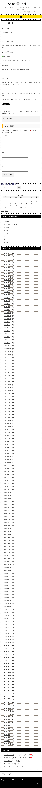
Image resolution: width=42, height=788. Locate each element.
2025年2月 (7, 307)
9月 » (6, 211)
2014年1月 (7, 705)
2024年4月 (7, 337)
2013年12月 (7, 708)
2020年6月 (7, 474)
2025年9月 (7, 286)
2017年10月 (7, 570)
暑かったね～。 (8, 767)
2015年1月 (7, 669)
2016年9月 (7, 609)
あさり (6, 233)
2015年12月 (7, 636)
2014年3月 (7, 699)
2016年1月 (7, 633)
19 (10, 205)
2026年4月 (7, 265)
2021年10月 (7, 426)
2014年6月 (7, 690)
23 (31, 205)
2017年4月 (7, 588)
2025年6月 (7, 295)
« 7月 (2, 211)
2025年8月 (7, 289)
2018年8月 (7, 540)
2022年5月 (7, 405)
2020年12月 (7, 456)
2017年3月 (7, 591)
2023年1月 (7, 381)
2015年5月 (7, 657)
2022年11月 (7, 387)
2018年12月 (7, 528)
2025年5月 (7, 298)
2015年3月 (7, 663)
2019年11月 (7, 495)
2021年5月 (7, 441)
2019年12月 (7, 492)
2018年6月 (7, 546)
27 (16, 208)
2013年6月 (7, 726)
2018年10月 (7, 534)
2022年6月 (7, 402)
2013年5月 (7, 729)
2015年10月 (7, 642)
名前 (4, 152)
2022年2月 (7, 414)
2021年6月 (7, 438)
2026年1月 (7, 274)
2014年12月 (7, 672)
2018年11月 (7, 531)
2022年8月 (7, 396)
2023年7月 (7, 364)
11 (5, 203)
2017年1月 (7, 597)
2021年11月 (7, 423)
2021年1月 (7, 453)
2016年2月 (7, 630)
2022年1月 (7, 417)
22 (26, 205)
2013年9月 (7, 717)
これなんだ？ (8, 761)
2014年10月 (7, 678)
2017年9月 (7, 573)
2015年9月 (7, 645)
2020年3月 (7, 483)
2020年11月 (7, 459)
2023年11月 (7, 352)
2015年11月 (7, 639)
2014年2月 (7, 702)
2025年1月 (7, 310)
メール (4, 159)
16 (31, 203)
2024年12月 (7, 313)
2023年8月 (7, 361)
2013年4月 (7, 732)
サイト (4, 166)
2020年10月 (7, 462)
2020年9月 (7, 465)
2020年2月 (7, 486)
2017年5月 (7, 585)
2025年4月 (7, 301)
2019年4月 (7, 516)
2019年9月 (7, 501)
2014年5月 (7, 693)
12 (10, 203)
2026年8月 (7, 253)
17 (36, 203)
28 (21, 208)
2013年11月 (7, 711)
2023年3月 (7, 375)
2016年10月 (7, 606)
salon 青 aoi (14, 7)
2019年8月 (7, 504)
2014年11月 (7, 675)
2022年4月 (7, 408)
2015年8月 (7, 648)
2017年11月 (7, 567)
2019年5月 (7, 513)
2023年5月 (7, 369)
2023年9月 (7, 358)
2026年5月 (7, 262)
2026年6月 (7, 259)
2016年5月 (7, 621)
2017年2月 (7, 594)
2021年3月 (7, 447)
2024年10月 (7, 319)
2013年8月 (7, 720)
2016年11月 (7, 603)
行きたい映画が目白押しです (12, 224)
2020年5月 (7, 477)
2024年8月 (7, 325)
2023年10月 (7, 355)
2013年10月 (7, 714)
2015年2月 (7, 666)
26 (10, 208)
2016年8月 (7, 612)
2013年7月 (7, 723)
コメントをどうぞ (14, 113)
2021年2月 (7, 450)
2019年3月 (7, 519)
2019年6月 (7, 510)
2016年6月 (7, 618)
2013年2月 (7, 738)
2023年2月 (7, 379)
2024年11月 (7, 316)
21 (21, 205)
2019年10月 (7, 498)
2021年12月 (7, 420)
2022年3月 (7, 411)
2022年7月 (7, 399)
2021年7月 (7, 435)
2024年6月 (7, 331)
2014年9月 (7, 681)
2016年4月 (7, 624)
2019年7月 (7, 507)
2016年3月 (7, 627)
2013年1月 (7, 741)
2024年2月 (7, 343)
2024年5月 (7, 334)
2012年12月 (7, 744)
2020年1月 (7, 489)
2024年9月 (7, 322)
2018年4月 (7, 552)
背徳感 (6, 230)
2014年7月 (7, 687)
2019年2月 (7, 522)
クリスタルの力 (8, 118)
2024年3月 (7, 340)
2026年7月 (7, 256)
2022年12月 (7, 385)
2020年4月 (7, 480)
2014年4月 (7, 696)
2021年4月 (7, 444)
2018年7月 (7, 543)
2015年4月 (7, 660)
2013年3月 (7, 735)
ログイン (38, 783)
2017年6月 (7, 582)
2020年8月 (7, 468)
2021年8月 (7, 432)
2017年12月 (7, 564)
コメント (5, 135)
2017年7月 (7, 579)
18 (5, 205)
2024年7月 (7, 328)
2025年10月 (7, 283)
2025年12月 (7, 277)
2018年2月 (7, 558)
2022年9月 (7, 393)
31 (36, 208)
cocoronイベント (9, 221)
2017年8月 (7, 576)
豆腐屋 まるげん (9, 755)
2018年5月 (7, 549)
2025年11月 (7, 280)
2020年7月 (7, 471)
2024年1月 (7, 346)
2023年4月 (7, 373)
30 (31, 208)
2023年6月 (7, 367)
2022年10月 (7, 390)
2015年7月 (7, 651)
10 (36, 201)
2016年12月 (7, 600)
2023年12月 (7, 349)
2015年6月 (7, 654)
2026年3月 (7, 268)
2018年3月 (7, 555)
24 (36, 205)
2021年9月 (7, 429)
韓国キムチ (7, 227)
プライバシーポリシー (7, 774)
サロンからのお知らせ (26, 111)
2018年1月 (7, 561)
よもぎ (5, 120)
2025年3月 (7, 304)
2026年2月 (7, 271)
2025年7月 (7, 292)
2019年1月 (7, 525)
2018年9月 (7, 537)
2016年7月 (7, 615)
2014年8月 (7, 684)
